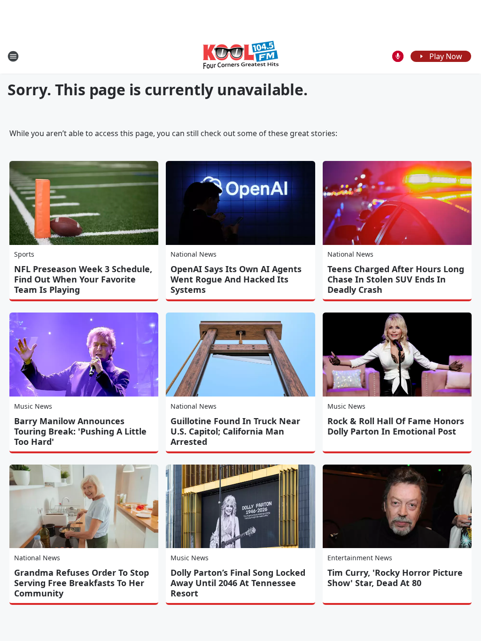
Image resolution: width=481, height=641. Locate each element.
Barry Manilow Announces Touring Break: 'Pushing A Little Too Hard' (80, 431)
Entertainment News (359, 557)
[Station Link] (241, 56)
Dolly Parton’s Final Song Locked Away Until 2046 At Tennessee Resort (238, 582)
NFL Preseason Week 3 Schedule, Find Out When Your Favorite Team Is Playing (83, 279)
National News (194, 254)
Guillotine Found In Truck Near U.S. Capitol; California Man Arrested (235, 431)
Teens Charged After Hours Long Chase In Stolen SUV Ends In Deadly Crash (395, 279)
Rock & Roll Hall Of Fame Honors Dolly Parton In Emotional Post (395, 426)
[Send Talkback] (397, 56)
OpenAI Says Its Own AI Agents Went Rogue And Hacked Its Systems (236, 279)
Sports (24, 254)
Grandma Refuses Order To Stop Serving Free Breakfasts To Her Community (81, 582)
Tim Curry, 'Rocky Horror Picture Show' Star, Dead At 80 (395, 577)
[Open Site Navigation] (13, 56)
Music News (33, 406)
